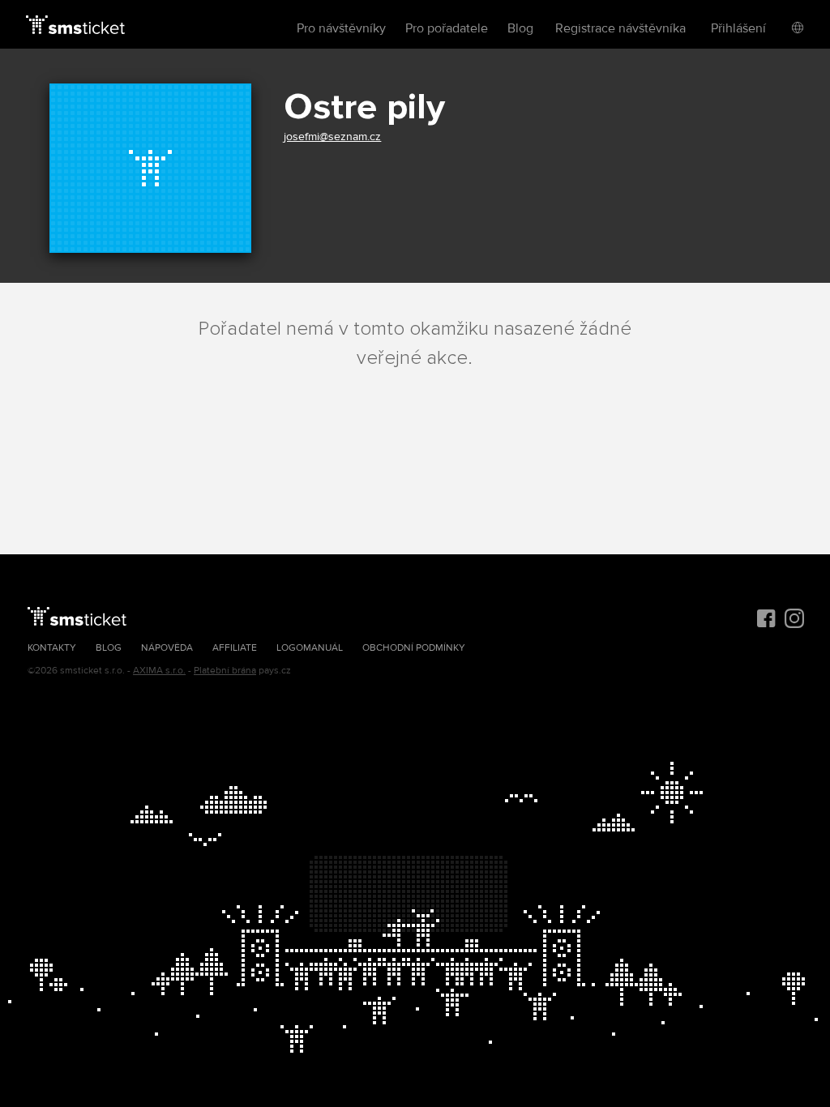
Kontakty (52, 648)
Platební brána (225, 671)
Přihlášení (738, 28)
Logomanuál (309, 648)
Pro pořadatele (446, 28)
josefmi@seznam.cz (332, 136)
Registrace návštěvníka (620, 28)
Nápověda (167, 648)
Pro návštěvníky (341, 28)
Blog (520, 28)
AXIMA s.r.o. (159, 671)
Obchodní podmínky (413, 648)
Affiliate (234, 648)
